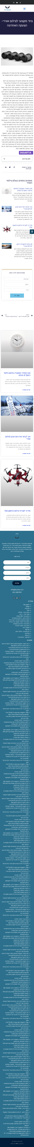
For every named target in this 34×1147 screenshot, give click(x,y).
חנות (28, 610)
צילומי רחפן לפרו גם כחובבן (21, 682)
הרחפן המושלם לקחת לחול (21, 685)
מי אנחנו (27, 635)
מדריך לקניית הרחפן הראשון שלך (17, 511)
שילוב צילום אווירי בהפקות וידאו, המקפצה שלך (16, 678)
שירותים (27, 633)
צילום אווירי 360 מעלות (23, 616)
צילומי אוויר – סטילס (23, 612)
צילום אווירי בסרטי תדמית (22, 625)
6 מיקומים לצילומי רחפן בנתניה (20, 672)
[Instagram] (13, 2)
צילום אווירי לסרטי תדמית (22, 661)
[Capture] (26, 154)
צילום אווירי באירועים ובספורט (21, 623)
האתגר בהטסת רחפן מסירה (21, 684)
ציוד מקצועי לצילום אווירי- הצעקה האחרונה (17, 651)
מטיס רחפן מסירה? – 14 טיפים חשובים (18, 1129)
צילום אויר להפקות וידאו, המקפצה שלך (18, 1127)
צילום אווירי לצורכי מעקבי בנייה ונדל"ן (19, 622)
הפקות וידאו (26, 627)
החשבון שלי (26, 604)
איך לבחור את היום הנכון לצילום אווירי (23, 208)
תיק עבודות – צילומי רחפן (22, 631)
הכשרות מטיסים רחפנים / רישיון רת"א (19, 620)
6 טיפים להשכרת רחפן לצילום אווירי (24, 245)
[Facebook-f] (20, 2)
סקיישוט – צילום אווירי (23, 637)
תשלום (27, 606)
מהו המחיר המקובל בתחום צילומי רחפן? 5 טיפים (23, 189)
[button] (24, 8)
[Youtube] (17, 2)
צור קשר (27, 629)
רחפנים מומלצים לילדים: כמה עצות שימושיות (16, 663)
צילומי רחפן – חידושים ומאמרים (20, 618)
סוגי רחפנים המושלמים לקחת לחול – (19, 1131)
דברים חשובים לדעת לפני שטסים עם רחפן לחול (16, 680)
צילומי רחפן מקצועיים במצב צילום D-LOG (17, 1116)
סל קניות (27, 608)
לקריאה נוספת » (26, 389)
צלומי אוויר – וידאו (24, 614)
